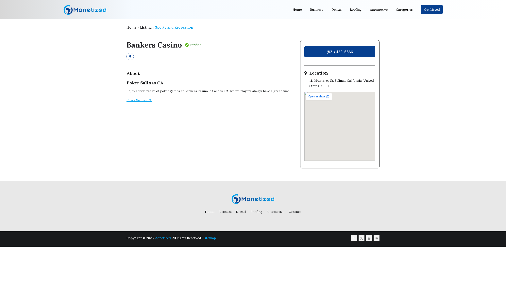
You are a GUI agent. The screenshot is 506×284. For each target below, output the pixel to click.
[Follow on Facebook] (354, 238)
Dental (336, 9)
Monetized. (163, 238)
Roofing (356, 9)
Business (316, 9)
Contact (295, 212)
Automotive (379, 9)
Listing (146, 27)
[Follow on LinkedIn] (377, 238)
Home (297, 9)
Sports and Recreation (174, 27)
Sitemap (209, 238)
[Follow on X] (361, 238)
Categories (404, 9)
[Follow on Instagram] (369, 238)
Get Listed (432, 9)
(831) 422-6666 (340, 51)
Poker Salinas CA (139, 100)
